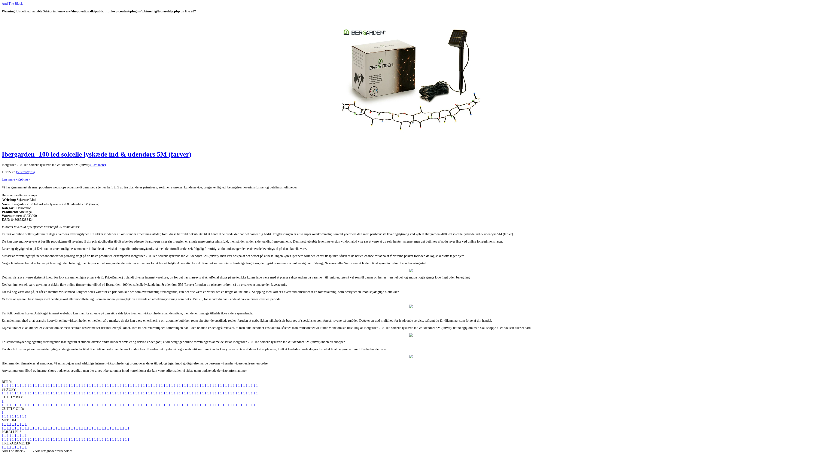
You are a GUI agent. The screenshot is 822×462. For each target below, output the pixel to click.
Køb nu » (24, 179)
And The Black (12, 3)
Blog (28, 451)
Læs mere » (10, 179)
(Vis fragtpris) (25, 172)
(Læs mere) (98, 165)
